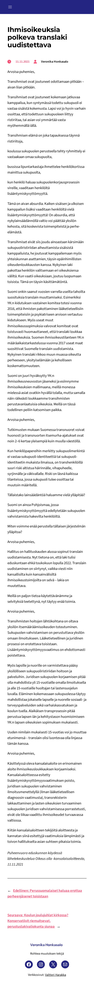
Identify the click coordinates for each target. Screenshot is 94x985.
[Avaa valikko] (10, 7)
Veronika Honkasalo (46, 945)
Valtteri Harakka (55, 975)
